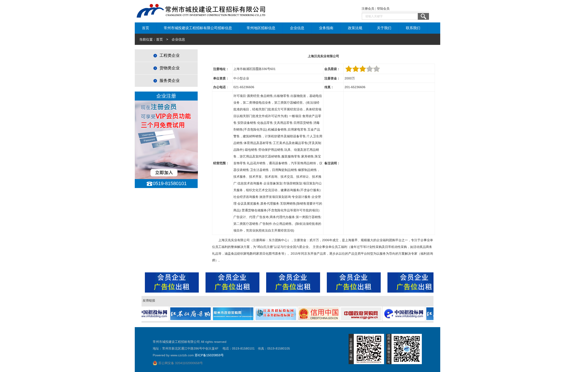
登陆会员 (383, 8)
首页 (145, 28)
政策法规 (355, 28)
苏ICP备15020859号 (209, 355)
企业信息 (297, 28)
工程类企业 (169, 55)
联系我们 (413, 28)
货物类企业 (169, 68)
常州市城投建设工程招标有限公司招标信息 (198, 28)
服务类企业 (169, 80)
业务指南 (326, 28)
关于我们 (384, 28)
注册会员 (368, 8)
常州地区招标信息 (261, 28)
